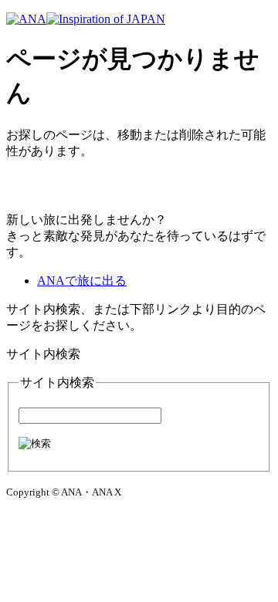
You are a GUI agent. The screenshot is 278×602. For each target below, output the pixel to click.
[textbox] (90, 416)
